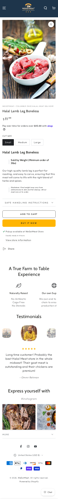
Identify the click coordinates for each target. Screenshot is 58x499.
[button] (45, 8)
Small (8, 142)
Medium (22, 142)
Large (37, 142)
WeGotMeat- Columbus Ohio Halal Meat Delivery (28, 106)
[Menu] (4, 8)
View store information (18, 240)
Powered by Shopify (29, 481)
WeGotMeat (23, 478)
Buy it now (29, 223)
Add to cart (29, 214)
